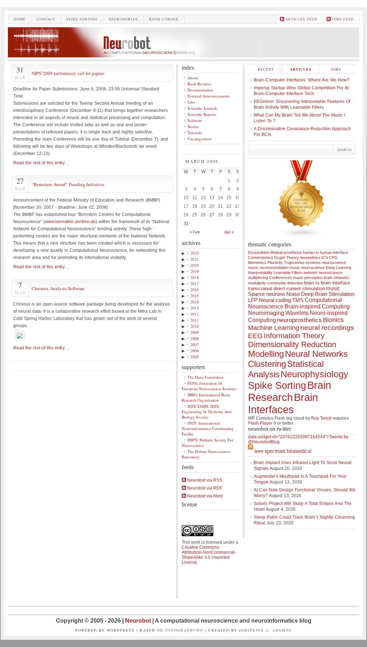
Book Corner (164, 19)
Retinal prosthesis (286, 252)
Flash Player (260, 423)
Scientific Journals (202, 108)
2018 (194, 277)
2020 (194, 265)
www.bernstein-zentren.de (70, 221)
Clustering (267, 364)
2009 (194, 332)
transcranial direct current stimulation (286, 288)
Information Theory (294, 336)
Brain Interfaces (283, 403)
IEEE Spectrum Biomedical (282, 451)
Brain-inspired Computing (317, 306)
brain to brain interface (327, 282)
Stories (193, 126)
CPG (333, 257)
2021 (194, 259)
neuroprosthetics (299, 320)
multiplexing (258, 277)
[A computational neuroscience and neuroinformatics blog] (183, 55)
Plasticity (275, 262)
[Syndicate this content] (250, 451)
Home (19, 19)
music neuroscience (307, 267)
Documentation (200, 90)
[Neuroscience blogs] (301, 239)
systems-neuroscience (326, 262)
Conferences (280, 277)
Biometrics (257, 262)
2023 (194, 253)
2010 (194, 326)
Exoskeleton (259, 252)
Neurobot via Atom (204, 496)
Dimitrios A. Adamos (265, 630)
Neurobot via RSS (204, 480)
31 (186, 223)
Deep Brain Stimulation (327, 294)
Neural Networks (316, 354)
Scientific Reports (201, 114)
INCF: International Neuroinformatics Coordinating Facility (208, 428)
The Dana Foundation (205, 377)
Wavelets (297, 313)
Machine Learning (273, 327)
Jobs (191, 102)
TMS (298, 300)
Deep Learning (338, 267)
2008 (194, 338)
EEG (255, 336)
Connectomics (260, 257)
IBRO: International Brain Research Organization (206, 397)
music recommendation (268, 267)
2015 (194, 295)
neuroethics (310, 257)
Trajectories (294, 262)
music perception (308, 277)
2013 (194, 308)
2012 (194, 314)
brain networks (336, 277)
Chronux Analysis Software (58, 288)
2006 (194, 350)
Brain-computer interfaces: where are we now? (301, 79)
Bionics (333, 320)
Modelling (266, 354)
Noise (293, 294)
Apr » (229, 232)
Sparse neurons (266, 294)
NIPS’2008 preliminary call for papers (68, 73)
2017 (194, 283)
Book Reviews (199, 83)
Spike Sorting (277, 385)
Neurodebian (123, 19)
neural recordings (327, 327)
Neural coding (275, 300)
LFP (253, 300)
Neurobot (138, 621)
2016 (194, 289)
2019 (194, 271)
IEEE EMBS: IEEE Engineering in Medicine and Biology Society (207, 411)
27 (211, 214)
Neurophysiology (314, 374)
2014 (194, 301)
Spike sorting (81, 19)
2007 (194, 344)
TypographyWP (184, 630)
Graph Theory (286, 257)
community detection (285, 283)
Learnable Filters (287, 272)
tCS (324, 257)
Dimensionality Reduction (292, 344)
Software (194, 120)
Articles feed (301, 19)
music (333, 288)
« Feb (195, 232)
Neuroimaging (266, 313)
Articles (300, 69)
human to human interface (325, 252)
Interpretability (260, 272)
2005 (194, 356)
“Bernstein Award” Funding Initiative (68, 184)
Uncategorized (199, 138)
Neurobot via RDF (204, 488)
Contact (46, 19)
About (192, 77)
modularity (257, 283)
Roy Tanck (321, 418)
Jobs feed (343, 19)
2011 (194, 320)
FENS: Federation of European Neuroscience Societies (209, 386)
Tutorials (194, 132)
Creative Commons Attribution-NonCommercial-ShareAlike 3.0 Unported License (209, 555)
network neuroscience (323, 272)
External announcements (208, 96)
